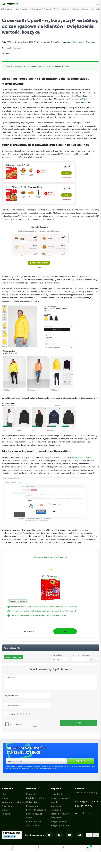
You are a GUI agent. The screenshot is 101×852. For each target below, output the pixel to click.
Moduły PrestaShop (36, 798)
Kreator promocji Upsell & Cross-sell (50, 557)
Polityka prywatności (60, 825)
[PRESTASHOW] (10, 4)
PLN (89, 835)
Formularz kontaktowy (86, 792)
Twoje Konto (56, 794)
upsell (8, 48)
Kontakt (6, 813)
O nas (5, 798)
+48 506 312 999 (83, 805)
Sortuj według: (56, 655)
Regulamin (55, 817)
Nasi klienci (7, 805)
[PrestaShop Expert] (12, 835)
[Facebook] (84, 813)
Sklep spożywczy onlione (34, 815)
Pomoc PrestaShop (60, 813)
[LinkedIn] (77, 813)
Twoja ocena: (9, 715)
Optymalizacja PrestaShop (33, 803)
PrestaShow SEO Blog (60, 66)
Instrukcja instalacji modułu (60, 800)
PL (96, 835)
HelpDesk (55, 809)
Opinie (5, 809)
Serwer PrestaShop (36, 809)
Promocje (31, 794)
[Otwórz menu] (97, 4)
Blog (4, 794)
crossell (18, 48)
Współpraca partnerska (14, 801)
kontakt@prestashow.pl (86, 801)
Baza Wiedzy (57, 805)
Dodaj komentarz (13, 657)
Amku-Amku (32, 825)
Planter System (34, 821)
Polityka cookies (58, 821)
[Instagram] (91, 813)
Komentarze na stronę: (81, 655)
